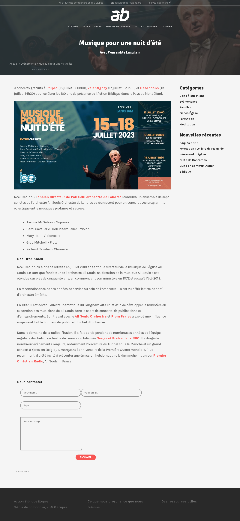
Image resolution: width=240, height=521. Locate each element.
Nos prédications (118, 26)
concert (22, 471)
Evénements (28, 63)
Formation (187, 119)
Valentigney (97, 88)
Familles (185, 107)
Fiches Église (189, 113)
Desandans (149, 88)
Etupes (52, 88)
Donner (167, 26)
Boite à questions (192, 96)
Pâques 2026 (189, 143)
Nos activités (92, 26)
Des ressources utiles (179, 501)
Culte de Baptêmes (193, 160)
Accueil (73, 26)
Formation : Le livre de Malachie (202, 148)
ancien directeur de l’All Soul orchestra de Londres (80, 197)
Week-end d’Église (193, 154)
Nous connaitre (146, 26)
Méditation (187, 124)
